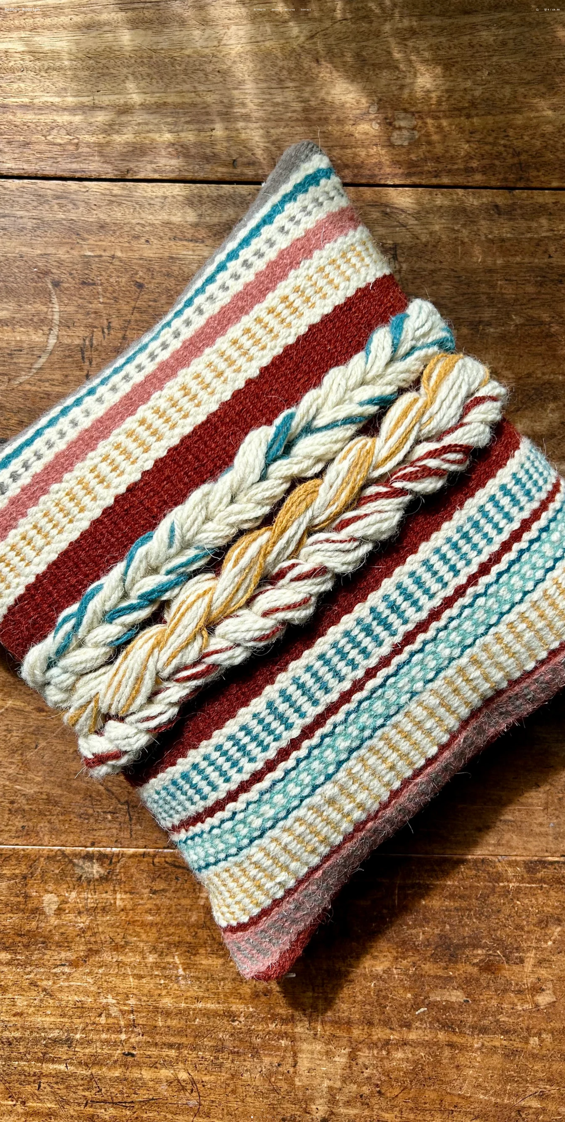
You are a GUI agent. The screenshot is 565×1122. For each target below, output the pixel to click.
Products (260, 10)
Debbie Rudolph (22, 10)
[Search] (537, 10)
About (275, 10)
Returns (290, 10)
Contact (306, 10)
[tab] (248, 1117)
